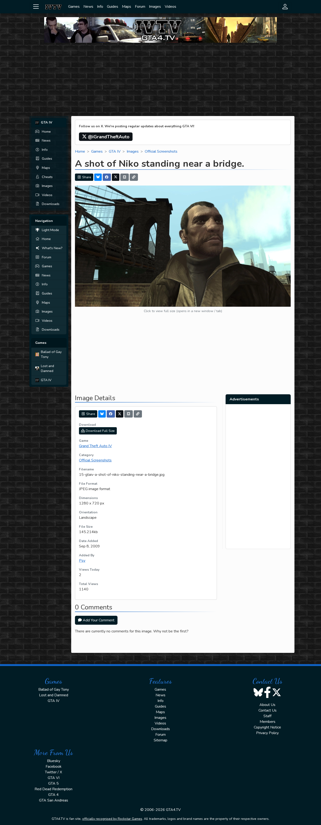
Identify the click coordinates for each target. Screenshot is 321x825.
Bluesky (53, 760)
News (88, 6)
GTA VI (53, 777)
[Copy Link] (134, 177)
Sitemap (160, 740)
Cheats (47, 176)
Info (100, 6)
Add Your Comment (98, 620)
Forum (140, 6)
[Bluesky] (98, 177)
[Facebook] (107, 177)
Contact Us (267, 710)
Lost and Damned (47, 368)
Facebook (54, 766)
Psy (82, 560)
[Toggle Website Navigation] (36, 6)
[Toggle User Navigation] (285, 6)
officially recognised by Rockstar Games (112, 819)
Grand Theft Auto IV (95, 446)
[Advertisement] (160, 79)
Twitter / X (53, 772)
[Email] (124, 177)
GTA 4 (53, 794)
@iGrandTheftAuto (108, 137)
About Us (267, 704)
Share (86, 177)
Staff (267, 716)
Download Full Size (100, 431)
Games (74, 6)
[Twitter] (115, 177)
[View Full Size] (183, 245)
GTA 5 (53, 783)
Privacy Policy (267, 733)
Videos (170, 6)
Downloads (50, 203)
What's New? (52, 248)
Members (267, 721)
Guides (112, 6)
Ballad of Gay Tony (51, 354)
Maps (126, 6)
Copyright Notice (267, 727)
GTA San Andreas (53, 800)
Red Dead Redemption (53, 789)
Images (155, 6)
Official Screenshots (161, 151)
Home (46, 131)
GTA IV (46, 380)
